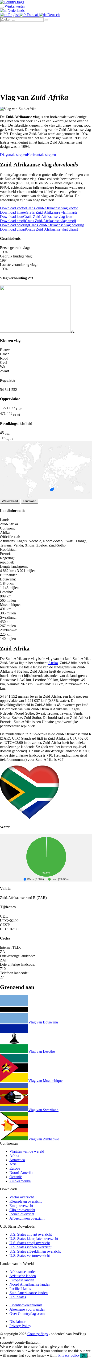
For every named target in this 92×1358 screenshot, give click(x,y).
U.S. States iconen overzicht (30, 1247)
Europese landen (21, 1280)
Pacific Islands (20, 1289)
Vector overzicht (21, 1197)
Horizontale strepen (41, 155)
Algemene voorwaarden (27, 1309)
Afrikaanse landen (23, 1272)
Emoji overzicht (21, 1206)
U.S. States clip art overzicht (30, 1234)
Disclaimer (17, 1322)
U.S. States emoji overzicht (29, 1243)
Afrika (53, 663)
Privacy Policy (20, 1326)
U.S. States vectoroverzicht (29, 1256)
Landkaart (29, 501)
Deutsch (53, 15)
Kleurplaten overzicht (25, 1201)
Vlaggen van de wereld (26, 1151)
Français (32, 15)
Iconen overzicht (21, 1214)
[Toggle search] (2, 7)
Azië (13, 1164)
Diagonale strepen (13, 155)
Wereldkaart (10, 501)
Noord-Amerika (21, 1173)
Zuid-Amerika (20, 1181)
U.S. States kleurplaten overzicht (33, 1239)
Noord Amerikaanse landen (29, 1284)
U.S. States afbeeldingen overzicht (35, 1251)
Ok (84, 1355)
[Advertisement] (46, 56)
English (13, 15)
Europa (14, 1168)
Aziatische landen (22, 1276)
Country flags (37, 1334)
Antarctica (17, 1160)
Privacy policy (69, 1355)
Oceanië (15, 1177)
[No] (89, 1356)
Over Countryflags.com (27, 1314)
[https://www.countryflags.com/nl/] (12, 2)
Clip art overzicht (22, 1210)
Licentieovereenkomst (25, 1305)
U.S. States (17, 1297)
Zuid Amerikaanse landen (28, 1293)
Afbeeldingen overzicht (26, 1218)
